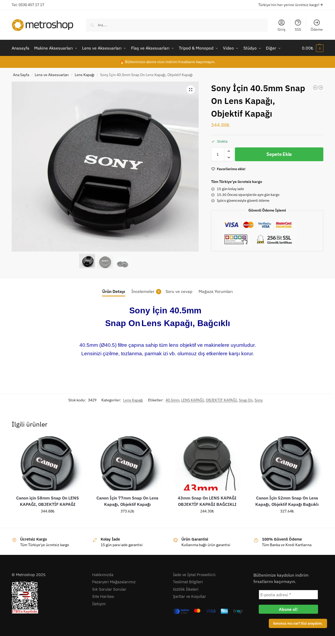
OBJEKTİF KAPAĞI (221, 400)
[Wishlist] (75, 444)
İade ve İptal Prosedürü (194, 574)
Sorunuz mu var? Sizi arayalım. (298, 623)
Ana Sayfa (21, 74)
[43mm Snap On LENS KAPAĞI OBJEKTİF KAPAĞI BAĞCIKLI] (207, 463)
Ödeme (317, 29)
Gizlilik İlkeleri (186, 589)
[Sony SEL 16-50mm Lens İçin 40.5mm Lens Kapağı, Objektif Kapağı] (320, 87)
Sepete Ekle (279, 154)
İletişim (99, 603)
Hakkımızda (102, 574)
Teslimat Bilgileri (188, 581)
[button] (312, 48)
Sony (258, 400)
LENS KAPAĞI (192, 400)
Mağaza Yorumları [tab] (216, 291)
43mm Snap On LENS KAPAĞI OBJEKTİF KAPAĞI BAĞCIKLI (207, 501)
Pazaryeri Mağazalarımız (114, 581)
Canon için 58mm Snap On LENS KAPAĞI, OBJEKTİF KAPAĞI (47, 501)
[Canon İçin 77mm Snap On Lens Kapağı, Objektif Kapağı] (127, 463)
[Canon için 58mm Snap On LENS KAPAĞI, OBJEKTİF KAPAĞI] (47, 463)
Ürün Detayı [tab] (113, 291)
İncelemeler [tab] (145, 291)
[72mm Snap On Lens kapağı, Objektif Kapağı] (315, 87)
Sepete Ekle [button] (47, 522)
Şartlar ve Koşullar (189, 596)
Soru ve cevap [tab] (179, 291)
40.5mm (172, 400)
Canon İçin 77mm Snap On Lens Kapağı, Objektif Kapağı (127, 501)
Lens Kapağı (85, 74)
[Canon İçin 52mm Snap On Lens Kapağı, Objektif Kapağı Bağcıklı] (287, 463)
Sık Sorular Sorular (109, 589)
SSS (298, 29)
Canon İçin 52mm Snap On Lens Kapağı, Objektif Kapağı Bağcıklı (287, 501)
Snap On (246, 400)
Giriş (281, 29)
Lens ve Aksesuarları (52, 74)
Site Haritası (103, 596)
